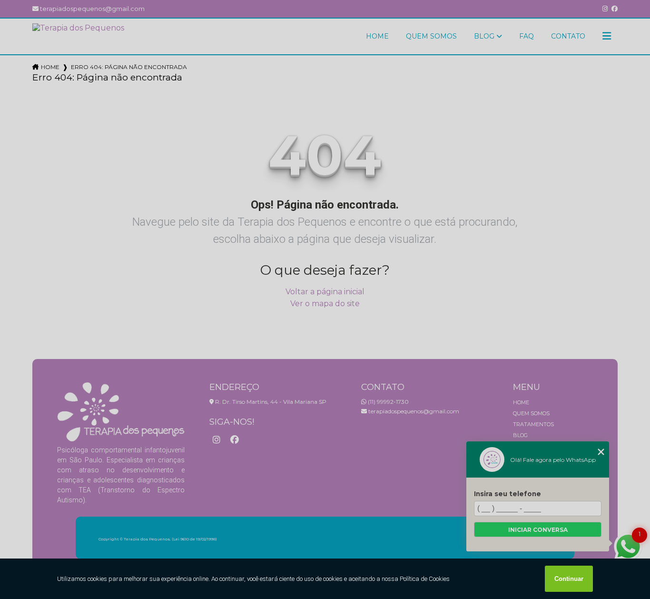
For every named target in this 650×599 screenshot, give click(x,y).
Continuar (568, 578)
